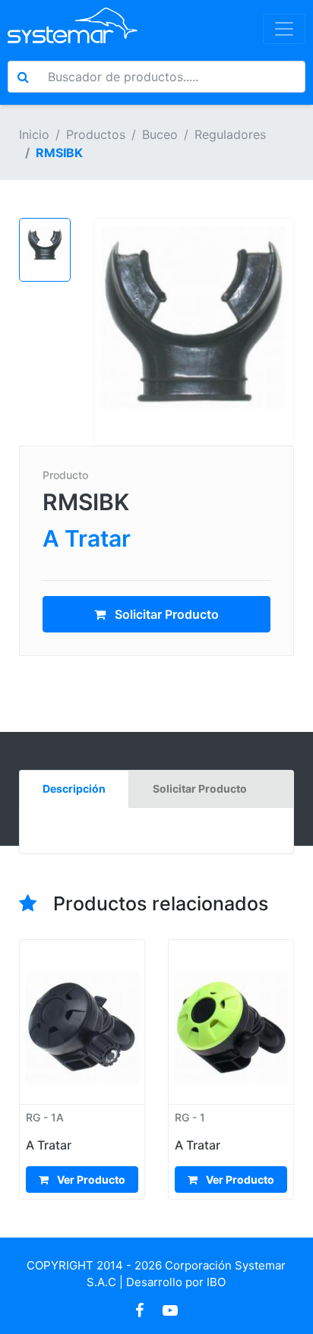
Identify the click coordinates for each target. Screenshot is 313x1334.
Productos (95, 134)
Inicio (34, 134)
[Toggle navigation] (284, 29)
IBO (216, 1282)
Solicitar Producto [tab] (200, 788)
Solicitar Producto (165, 614)
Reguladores (230, 134)
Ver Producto (90, 1179)
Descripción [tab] (74, 788)
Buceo (160, 134)
